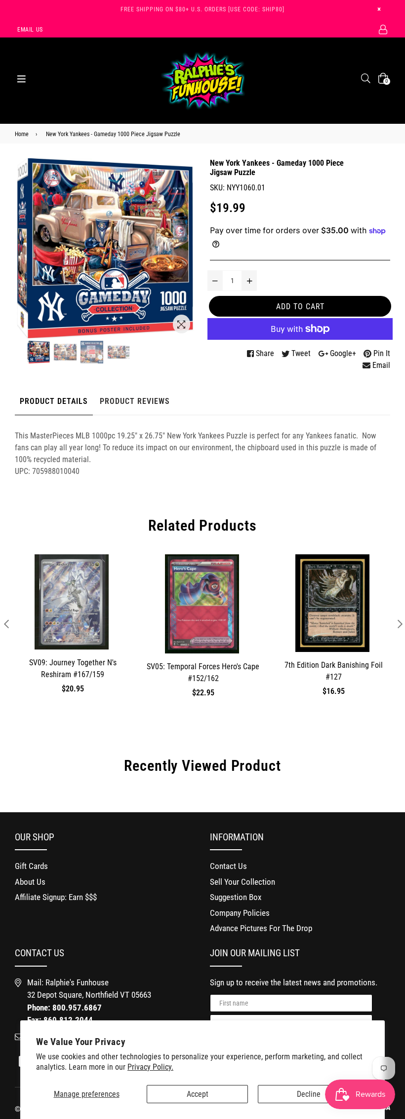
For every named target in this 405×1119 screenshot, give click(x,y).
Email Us (30, 29)
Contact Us (228, 866)
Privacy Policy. (150, 1067)
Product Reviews (135, 401)
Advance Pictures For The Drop (261, 928)
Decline (309, 1094)
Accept (197, 1094)
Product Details (54, 401)
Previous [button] (6, 623)
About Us (30, 882)
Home (22, 134)
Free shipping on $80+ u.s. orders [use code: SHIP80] (202, 9)
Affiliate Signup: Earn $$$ (56, 897)
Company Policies (240, 913)
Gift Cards (31, 866)
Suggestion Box (235, 897)
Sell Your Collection (242, 882)
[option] (38, 352)
